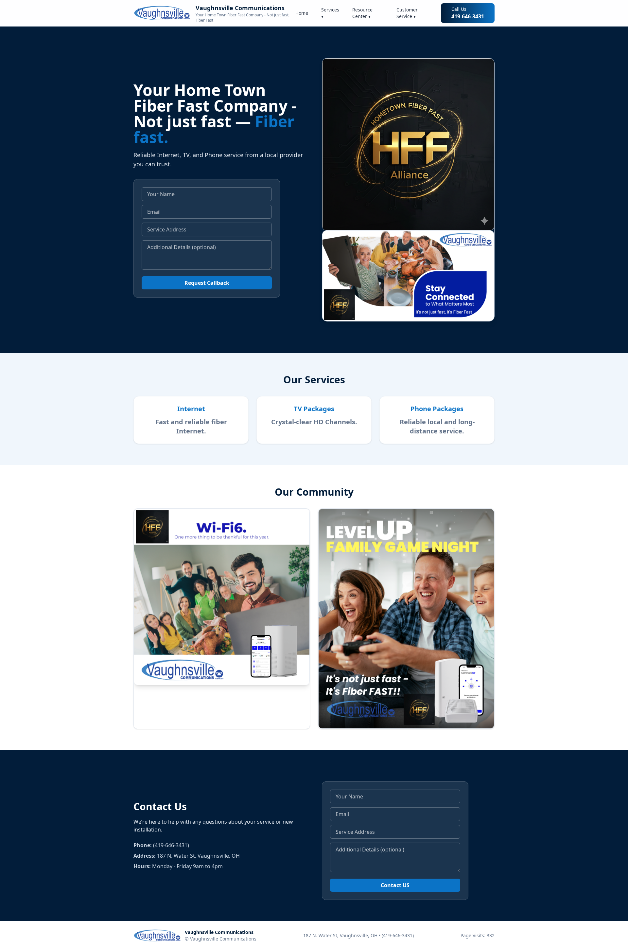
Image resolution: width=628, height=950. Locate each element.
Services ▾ (330, 13)
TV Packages (314, 408)
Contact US (395, 885)
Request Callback (206, 282)
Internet (191, 408)
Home (301, 13)
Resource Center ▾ (362, 13)
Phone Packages (436, 408)
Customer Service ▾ (407, 13)
